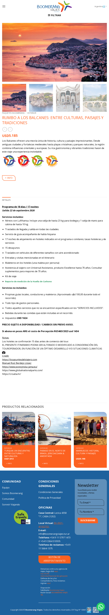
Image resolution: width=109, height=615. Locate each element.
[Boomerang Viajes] (54, 6)
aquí (49, 583)
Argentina (99, 6)
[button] (4, 6)
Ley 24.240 (45, 573)
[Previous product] (10, 129)
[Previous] (7, 52)
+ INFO (9, 177)
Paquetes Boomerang (13, 113)
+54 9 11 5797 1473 (60, 537)
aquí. (56, 571)
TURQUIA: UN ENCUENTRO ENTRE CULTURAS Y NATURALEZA (17, 453)
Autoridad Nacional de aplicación (54, 576)
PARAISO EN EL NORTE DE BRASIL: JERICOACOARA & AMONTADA (52, 453)
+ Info (9, 463)
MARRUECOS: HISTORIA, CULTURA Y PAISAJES (87, 452)
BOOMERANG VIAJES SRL (54, 593)
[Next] (101, 52)
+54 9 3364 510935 (50, 541)
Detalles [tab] (6, 200)
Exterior (32, 113)
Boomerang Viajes (57, 590)
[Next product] (4, 129)
